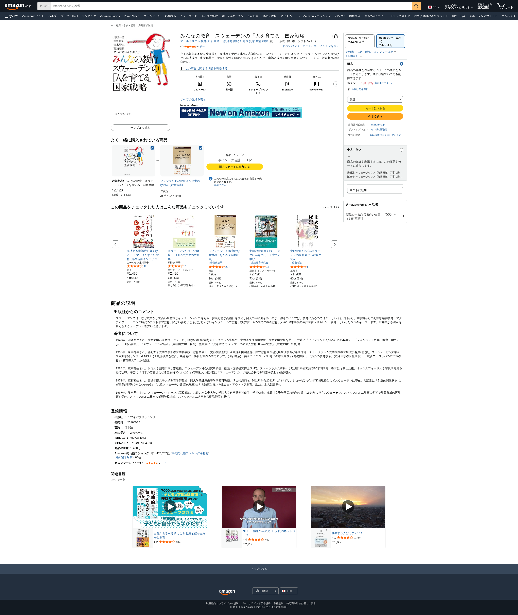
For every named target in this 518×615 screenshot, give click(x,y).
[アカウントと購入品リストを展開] (472, 7)
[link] (122, 194)
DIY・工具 (458, 16)
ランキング (89, 16)
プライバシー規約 (228, 603)
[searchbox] (231, 6)
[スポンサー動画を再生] (169, 507)
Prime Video (131, 16)
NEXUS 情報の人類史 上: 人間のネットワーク (269, 533)
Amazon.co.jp (377, 124)
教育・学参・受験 (126, 25)
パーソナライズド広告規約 (256, 603)
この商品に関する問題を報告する (206, 68)
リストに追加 (358, 190)
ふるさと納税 (209, 16)
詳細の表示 (220, 185)
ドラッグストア (400, 16)
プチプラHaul (69, 16)
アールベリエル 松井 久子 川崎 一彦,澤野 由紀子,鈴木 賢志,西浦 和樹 (224, 41)
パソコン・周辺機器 (347, 16)
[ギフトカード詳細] (299, 16)
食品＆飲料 (269, 16)
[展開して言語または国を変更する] (438, 7)
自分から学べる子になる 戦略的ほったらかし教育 (180, 535)
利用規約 (211, 603)
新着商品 (170, 16)
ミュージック (188, 16)
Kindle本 (253, 16)
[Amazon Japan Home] (227, 592)
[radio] (359, 41)
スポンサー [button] (116, 479)
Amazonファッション (317, 16)
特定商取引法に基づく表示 (301, 603)
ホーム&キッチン (233, 16)
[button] (11, 16)
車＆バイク (509, 16)
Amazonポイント (33, 16)
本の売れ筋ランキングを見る (190, 453)
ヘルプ (52, 16)
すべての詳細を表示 (193, 99)
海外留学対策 (145, 25)
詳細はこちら (383, 83)
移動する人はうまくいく (347, 533)
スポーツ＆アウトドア (483, 16)
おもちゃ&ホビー (375, 16)
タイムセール (151, 16)
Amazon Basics (110, 16)
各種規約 (278, 603)
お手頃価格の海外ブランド (431, 16)
